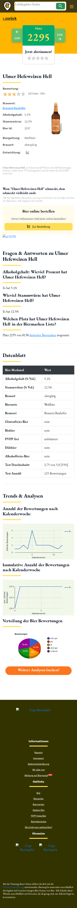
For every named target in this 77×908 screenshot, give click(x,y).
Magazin (38, 752)
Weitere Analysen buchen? (38, 669)
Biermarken (38, 804)
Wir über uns (38, 769)
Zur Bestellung (41, 227)
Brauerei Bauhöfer (14, 108)
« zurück (10, 18)
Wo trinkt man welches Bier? (38, 827)
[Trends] (27, 152)
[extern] (27, 845)
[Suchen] (60, 6)
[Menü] (71, 6)
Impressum (38, 758)
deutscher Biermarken (42, 335)
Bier (38, 792)
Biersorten (38, 798)
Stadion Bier (39, 810)
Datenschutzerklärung (38, 763)
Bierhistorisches (38, 821)
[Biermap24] (7, 6)
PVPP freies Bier (38, 815)
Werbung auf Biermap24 (36, 775)
